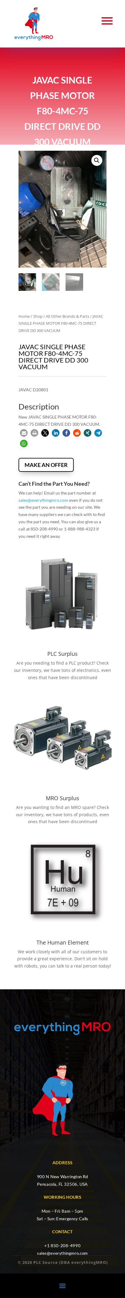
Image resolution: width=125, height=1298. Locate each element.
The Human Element (62, 942)
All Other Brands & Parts (67, 316)
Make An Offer (46, 465)
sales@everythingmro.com (43, 500)
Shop (37, 316)
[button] (96, 160)
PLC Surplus (62, 653)
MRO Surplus (62, 798)
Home (24, 316)
